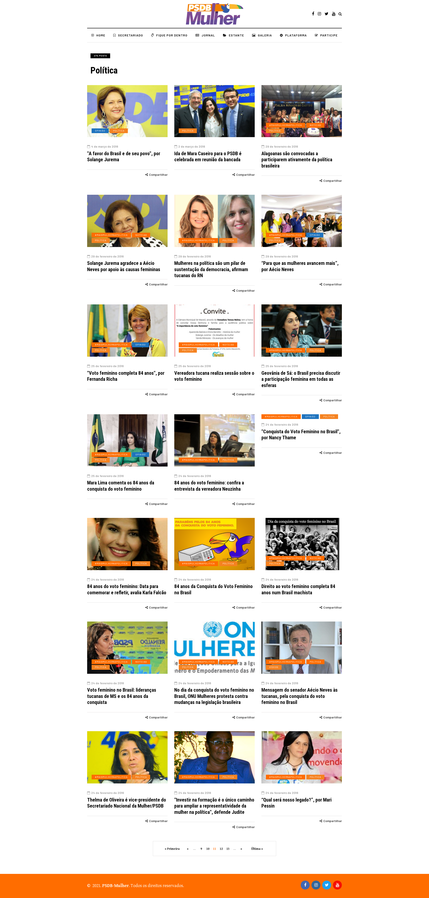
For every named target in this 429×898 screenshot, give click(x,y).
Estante (236, 35)
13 (227, 849)
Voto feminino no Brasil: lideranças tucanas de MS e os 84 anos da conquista (121, 696)
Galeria (265, 35)
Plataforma (296, 35)
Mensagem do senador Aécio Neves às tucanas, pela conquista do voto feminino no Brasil (299, 696)
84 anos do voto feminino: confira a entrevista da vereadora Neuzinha (209, 486)
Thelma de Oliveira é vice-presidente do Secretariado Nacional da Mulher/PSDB (126, 803)
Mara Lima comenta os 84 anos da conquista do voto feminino (120, 486)
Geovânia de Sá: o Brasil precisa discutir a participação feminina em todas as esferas (300, 379)
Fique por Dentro (171, 35)
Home (100, 35)
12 (221, 849)
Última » (257, 849)
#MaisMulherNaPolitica (285, 125)
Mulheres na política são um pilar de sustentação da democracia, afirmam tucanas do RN (211, 269)
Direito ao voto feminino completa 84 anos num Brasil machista (298, 589)
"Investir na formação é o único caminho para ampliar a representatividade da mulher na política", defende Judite (214, 806)
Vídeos (273, 667)
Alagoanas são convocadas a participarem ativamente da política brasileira (296, 160)
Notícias (315, 125)
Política (118, 130)
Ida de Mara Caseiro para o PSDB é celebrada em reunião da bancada (208, 157)
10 (207, 849)
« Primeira (172, 849)
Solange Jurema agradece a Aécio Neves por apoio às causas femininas (123, 266)
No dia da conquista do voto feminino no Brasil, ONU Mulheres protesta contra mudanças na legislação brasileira (214, 696)
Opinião (100, 130)
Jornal (208, 35)
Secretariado (130, 35)
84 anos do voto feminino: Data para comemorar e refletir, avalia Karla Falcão (126, 589)
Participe (329, 35)
